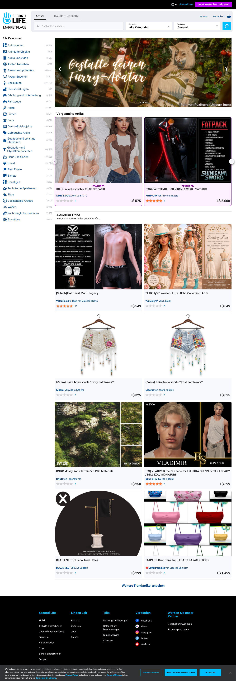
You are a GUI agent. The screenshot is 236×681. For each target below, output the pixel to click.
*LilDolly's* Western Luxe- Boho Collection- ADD (176, 293)
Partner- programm (178, 629)
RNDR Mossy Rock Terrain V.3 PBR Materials (84, 471)
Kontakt (75, 620)
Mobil (42, 620)
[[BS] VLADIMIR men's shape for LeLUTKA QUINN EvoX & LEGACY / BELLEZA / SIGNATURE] (188, 434)
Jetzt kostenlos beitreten (213, 4)
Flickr (143, 626)
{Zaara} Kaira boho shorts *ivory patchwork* (85, 382)
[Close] (230, 672)
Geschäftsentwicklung (180, 623)
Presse (74, 637)
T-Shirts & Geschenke (50, 626)
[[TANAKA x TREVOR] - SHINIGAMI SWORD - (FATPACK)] (188, 150)
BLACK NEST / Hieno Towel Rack (77, 560)
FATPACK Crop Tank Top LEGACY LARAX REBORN (177, 560)
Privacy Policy (71, 675)
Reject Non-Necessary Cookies (181, 672)
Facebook (146, 620)
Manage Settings (151, 672)
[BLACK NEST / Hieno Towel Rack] (98, 523)
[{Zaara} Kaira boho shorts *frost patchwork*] (188, 345)
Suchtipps (203, 16)
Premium (43, 637)
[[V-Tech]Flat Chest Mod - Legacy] (98, 256)
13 (76, 306)
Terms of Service (114, 675)
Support (43, 659)
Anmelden (186, 4)
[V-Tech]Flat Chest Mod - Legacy (77, 293)
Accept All (210, 672)
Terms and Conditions (46, 678)
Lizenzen (108, 640)
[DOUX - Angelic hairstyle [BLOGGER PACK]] (98, 150)
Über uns (76, 626)
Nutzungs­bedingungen (115, 620)
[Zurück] (54, 161)
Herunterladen (46, 642)
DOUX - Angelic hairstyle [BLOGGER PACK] (80, 189)
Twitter (144, 638)
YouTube (145, 644)
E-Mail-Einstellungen (50, 653)
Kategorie (132, 24)
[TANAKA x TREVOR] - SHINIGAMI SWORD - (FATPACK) (176, 189)
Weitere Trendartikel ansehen (143, 585)
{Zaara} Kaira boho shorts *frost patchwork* (174, 382)
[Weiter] (231, 161)
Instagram (146, 632)
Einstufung (181, 24)
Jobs (74, 631)
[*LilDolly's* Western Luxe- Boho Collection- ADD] (188, 256)
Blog (41, 648)
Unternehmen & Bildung (51, 631)
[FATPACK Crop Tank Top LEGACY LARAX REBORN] (188, 523)
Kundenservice (111, 635)
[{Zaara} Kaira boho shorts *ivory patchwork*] (98, 345)
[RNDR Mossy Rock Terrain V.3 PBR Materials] (98, 434)
